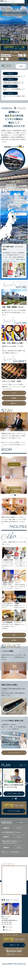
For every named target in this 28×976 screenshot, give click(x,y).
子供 (6, 57)
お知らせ (19, 827)
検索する (23, 59)
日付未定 (15, 55)
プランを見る (11, 491)
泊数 (18, 53)
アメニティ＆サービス (14, 752)
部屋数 (24, 53)
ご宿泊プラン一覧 (14, 945)
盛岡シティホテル (7, 1)
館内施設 (14, 640)
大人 (1, 57)
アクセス (14, 393)
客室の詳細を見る (11, 488)
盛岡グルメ (14, 403)
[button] (12, 174)
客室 (14, 635)
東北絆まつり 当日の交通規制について (12, 852)
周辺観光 (14, 398)
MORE (21, 66)
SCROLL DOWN (27, 39)
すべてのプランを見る (14, 811)
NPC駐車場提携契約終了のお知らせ (11, 832)
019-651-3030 (15, 951)
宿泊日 (2, 53)
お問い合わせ (8, 927)
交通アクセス (8, 930)
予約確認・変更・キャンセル (14, 954)
